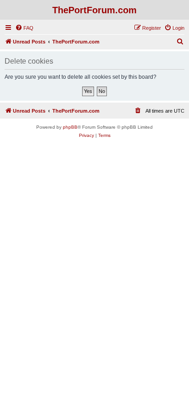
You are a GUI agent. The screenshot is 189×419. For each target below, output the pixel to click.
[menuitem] (24, 27)
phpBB (70, 127)
